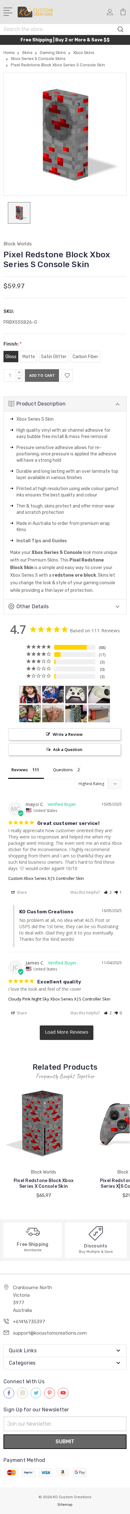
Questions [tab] (63, 769)
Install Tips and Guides (41, 541)
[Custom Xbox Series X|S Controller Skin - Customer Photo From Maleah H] (53, 694)
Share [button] (21, 892)
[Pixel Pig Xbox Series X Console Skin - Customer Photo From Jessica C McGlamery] (30, 713)
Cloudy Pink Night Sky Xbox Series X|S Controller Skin (59, 999)
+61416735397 (29, 1322)
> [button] (66, 1032)
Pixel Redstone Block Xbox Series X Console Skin (44, 1183)
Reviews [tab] (19, 769)
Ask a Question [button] (67, 749)
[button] (107, 892)
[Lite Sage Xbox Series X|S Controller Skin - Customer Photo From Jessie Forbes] (76, 694)
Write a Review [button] (68, 734)
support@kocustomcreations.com (50, 1333)
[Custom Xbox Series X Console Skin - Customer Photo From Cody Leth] (99, 713)
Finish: (12, 344)
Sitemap (65, 1504)
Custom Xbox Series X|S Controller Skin (46, 878)
